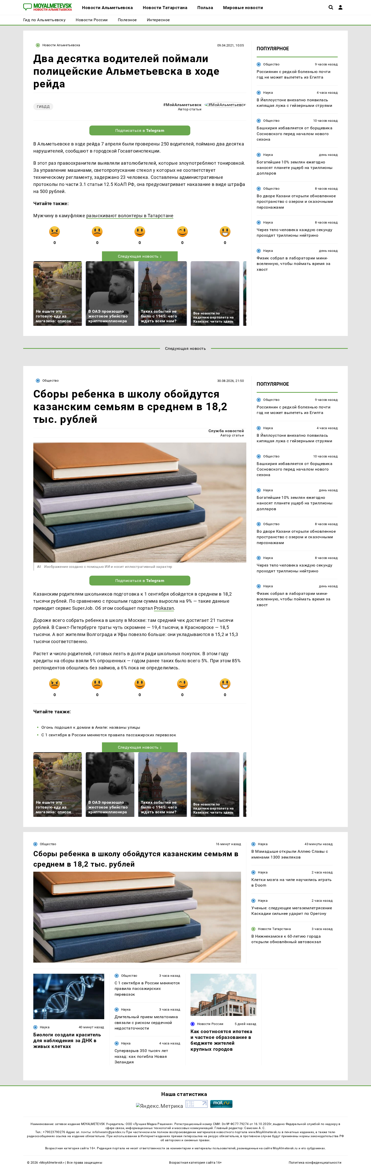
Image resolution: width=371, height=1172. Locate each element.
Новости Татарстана (274, 929)
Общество (271, 64)
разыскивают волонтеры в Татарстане (129, 215)
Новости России (210, 1024)
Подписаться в (140, 130)
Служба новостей (226, 430)
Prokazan (164, 608)
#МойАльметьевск (182, 104)
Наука (268, 92)
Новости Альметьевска (61, 45)
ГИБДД (43, 107)
